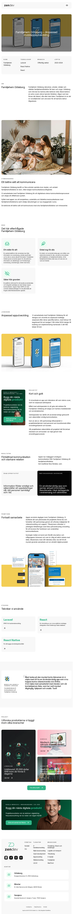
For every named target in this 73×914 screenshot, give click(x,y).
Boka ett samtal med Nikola (11, 419)
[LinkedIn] (6, 857)
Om (26, 849)
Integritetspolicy (37, 907)
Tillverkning (51, 854)
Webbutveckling (38, 860)
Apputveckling (37, 857)
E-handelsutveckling (39, 846)
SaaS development (39, 854)
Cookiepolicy (29, 907)
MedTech (51, 863)
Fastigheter (51, 860)
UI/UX (35, 863)
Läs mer (6, 778)
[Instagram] (16, 857)
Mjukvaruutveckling (39, 851)
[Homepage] (9, 5)
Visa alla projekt (35, 788)
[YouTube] (21, 857)
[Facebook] (11, 857)
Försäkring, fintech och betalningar (55, 846)
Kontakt (27, 846)
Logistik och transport (54, 851)
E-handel (50, 857)
